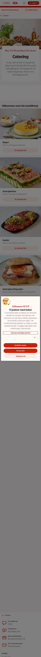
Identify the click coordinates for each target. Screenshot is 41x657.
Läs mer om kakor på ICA (20, 333)
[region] (20, 328)
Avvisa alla (20, 351)
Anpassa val (20, 356)
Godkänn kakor (20, 345)
